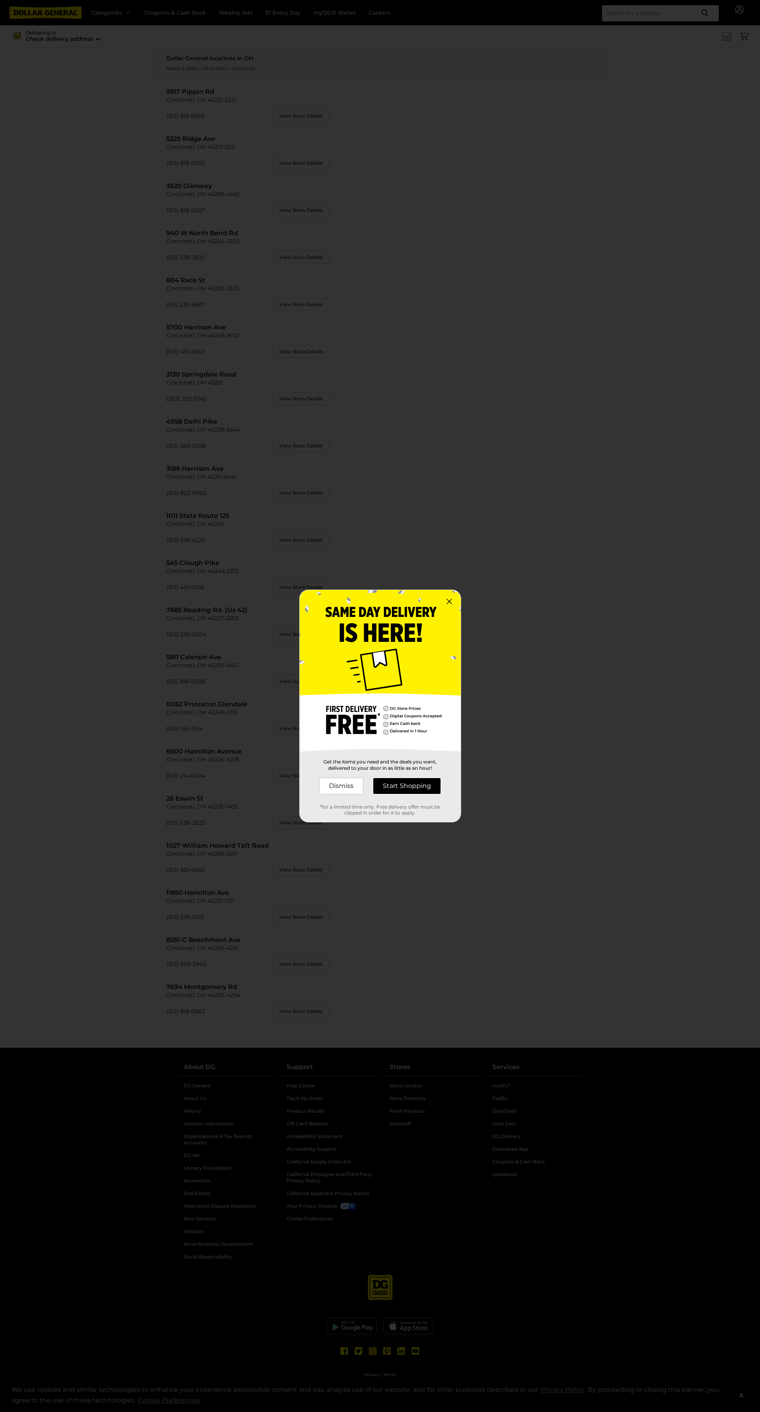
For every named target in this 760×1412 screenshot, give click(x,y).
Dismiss (341, 786)
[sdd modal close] (449, 601)
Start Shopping (407, 786)
